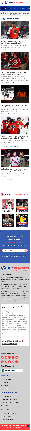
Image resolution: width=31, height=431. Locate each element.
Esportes (10, 8)
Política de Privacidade (9, 413)
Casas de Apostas (25, 8)
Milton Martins (11, 179)
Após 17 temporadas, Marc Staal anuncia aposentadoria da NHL (12, 42)
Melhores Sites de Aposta (10, 399)
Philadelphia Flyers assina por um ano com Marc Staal (14, 106)
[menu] (2, 3)
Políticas (5, 409)
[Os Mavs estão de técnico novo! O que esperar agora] (22, 220)
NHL (5, 8)
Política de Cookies (8, 416)
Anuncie (5, 385)
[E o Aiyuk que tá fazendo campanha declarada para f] (8, 205)
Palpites (16, 8)
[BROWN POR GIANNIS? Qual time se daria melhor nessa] (22, 205)
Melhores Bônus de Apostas (11, 402)
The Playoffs (6, 376)
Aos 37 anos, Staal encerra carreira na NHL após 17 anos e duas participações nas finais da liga (15, 46)
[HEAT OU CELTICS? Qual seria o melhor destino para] (8, 220)
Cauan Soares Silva (12, 113)
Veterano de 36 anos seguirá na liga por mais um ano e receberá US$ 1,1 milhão (14, 110)
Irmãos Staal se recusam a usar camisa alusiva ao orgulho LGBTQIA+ (15, 170)
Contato (5, 382)
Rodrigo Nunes (12, 49)
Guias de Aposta (7, 396)
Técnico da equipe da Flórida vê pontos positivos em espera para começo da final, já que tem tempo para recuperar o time (14, 142)
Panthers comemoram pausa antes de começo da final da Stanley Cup (14, 137)
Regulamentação (8, 419)
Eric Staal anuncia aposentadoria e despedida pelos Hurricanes (13, 73)
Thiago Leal (11, 82)
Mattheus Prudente (13, 146)
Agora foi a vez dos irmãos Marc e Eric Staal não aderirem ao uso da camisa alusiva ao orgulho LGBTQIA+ (14, 175)
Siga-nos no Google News (10, 389)
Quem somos (7, 379)
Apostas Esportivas (9, 392)
